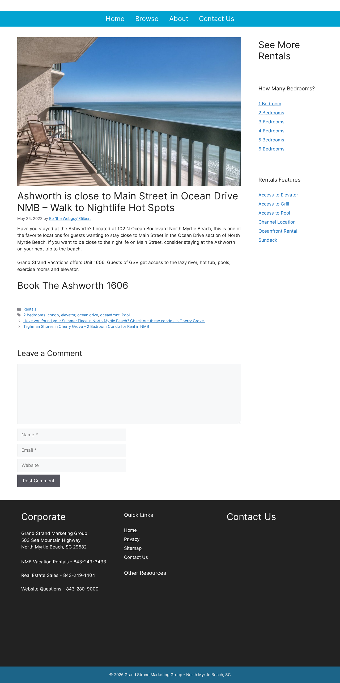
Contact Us (216, 19)
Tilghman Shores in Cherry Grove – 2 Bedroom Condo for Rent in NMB (86, 326)
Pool (126, 315)
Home (115, 19)
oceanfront (110, 315)
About (178, 19)
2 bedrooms (34, 315)
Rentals (29, 309)
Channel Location (277, 222)
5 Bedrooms (271, 140)
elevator (68, 315)
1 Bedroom (269, 103)
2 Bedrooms (271, 112)
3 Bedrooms (271, 121)
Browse (147, 19)
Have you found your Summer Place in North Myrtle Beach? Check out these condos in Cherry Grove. (114, 321)
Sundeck (267, 240)
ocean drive (87, 315)
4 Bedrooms (271, 130)
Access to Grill (273, 204)
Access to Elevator (278, 195)
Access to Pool (274, 213)
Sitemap (133, 548)
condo (53, 315)
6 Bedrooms (271, 149)
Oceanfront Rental (277, 231)
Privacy (131, 539)
